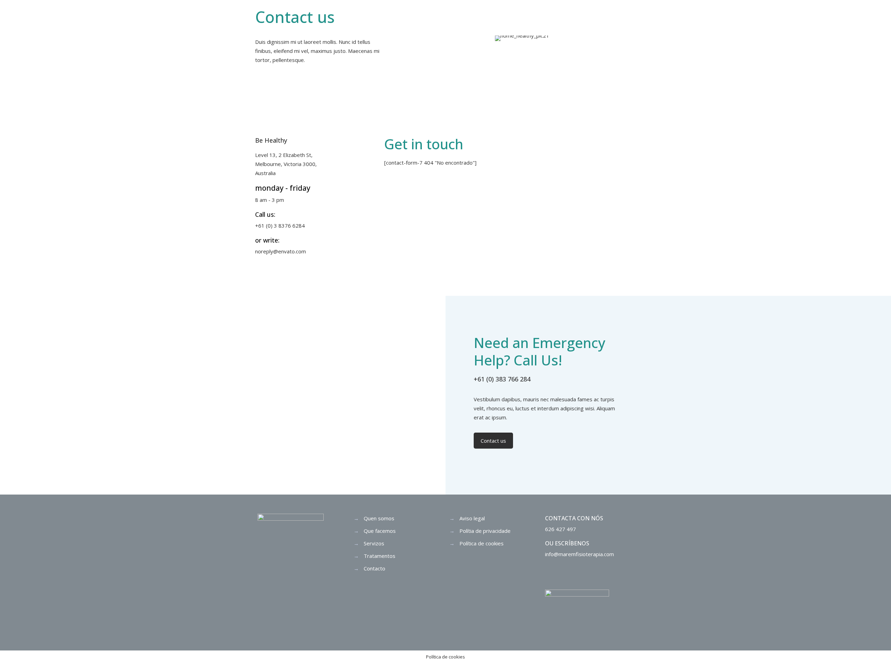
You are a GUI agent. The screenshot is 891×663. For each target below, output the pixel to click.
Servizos (374, 543)
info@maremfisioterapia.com (579, 554)
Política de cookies (481, 543)
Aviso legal (472, 518)
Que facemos (380, 530)
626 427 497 (560, 529)
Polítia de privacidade (485, 530)
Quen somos (379, 518)
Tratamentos (379, 555)
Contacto (374, 568)
